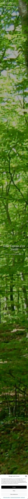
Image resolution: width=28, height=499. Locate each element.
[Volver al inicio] (9, 4)
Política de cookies (6, 497)
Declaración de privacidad (15, 497)
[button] (26, 476)
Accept (14, 487)
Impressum (23, 497)
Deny (14, 490)
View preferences (14, 494)
